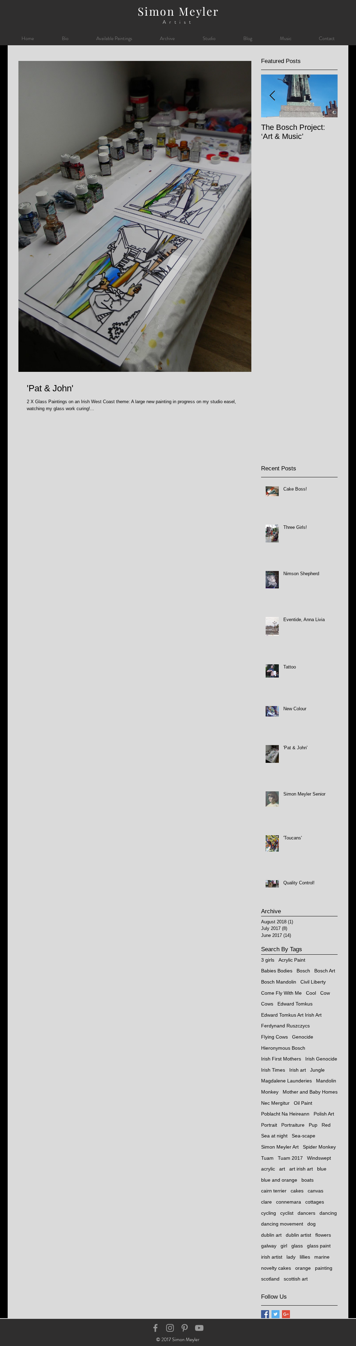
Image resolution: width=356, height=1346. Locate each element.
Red (326, 1125)
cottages (314, 1202)
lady (291, 1257)
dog (311, 1224)
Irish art (297, 1070)
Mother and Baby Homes (310, 1092)
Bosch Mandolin (278, 982)
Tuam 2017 (290, 1158)
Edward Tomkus (295, 1004)
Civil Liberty (313, 982)
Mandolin (326, 1080)
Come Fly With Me (281, 993)
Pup (313, 1125)
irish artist (271, 1257)
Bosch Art (324, 970)
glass (297, 1246)
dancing (328, 1213)
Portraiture (293, 1125)
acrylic (268, 1169)
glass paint (319, 1246)
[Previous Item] (272, 96)
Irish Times (273, 1070)
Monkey (269, 1092)
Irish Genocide (321, 1059)
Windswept (319, 1158)
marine (322, 1257)
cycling (268, 1213)
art (282, 1169)
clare (266, 1202)
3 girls (267, 960)
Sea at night (274, 1135)
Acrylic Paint (291, 960)
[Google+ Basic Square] (286, 1314)
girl (284, 1246)
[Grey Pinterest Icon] (184, 1328)
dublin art (271, 1235)
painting (323, 1268)
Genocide (302, 1037)
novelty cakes (276, 1268)
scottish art (296, 1279)
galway (268, 1246)
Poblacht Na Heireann (285, 1114)
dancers (306, 1213)
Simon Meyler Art (280, 1147)
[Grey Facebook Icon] (155, 1328)
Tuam (267, 1158)
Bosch (303, 970)
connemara (288, 1202)
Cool (311, 993)
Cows (267, 1004)
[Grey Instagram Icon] (170, 1328)
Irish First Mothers (281, 1059)
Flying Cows (274, 1037)
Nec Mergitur (275, 1103)
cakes (297, 1191)
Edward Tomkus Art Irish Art (291, 1015)
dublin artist (298, 1235)
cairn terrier (273, 1191)
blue (321, 1169)
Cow (325, 993)
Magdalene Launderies (286, 1080)
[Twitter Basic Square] (276, 1314)
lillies (305, 1257)
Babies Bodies (276, 970)
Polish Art (324, 1114)
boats (307, 1180)
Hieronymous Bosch (283, 1048)
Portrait (269, 1125)
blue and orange (279, 1180)
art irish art (301, 1169)
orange (303, 1268)
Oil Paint (303, 1103)
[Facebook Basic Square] (265, 1314)
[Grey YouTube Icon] (199, 1328)
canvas (315, 1191)
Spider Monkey (319, 1147)
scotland (270, 1279)
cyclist (286, 1213)
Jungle (317, 1070)
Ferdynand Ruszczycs (285, 1025)
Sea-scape (303, 1135)
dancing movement (282, 1224)
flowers (323, 1235)
